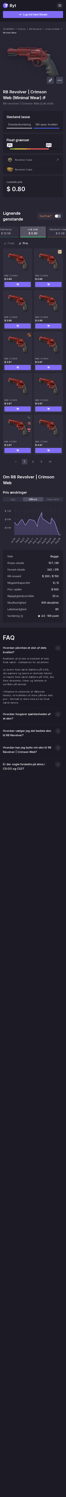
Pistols (21, 29)
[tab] (13, 499)
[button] (33, 160)
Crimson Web (52, 29)
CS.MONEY (8, 29)
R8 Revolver (35, 29)
